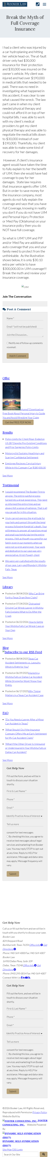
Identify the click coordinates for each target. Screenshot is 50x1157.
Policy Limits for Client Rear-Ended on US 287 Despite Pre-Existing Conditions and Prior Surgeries (26, 443)
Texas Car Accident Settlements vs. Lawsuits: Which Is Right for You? (23, 662)
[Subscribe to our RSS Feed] (22, 652)
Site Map (7, 1149)
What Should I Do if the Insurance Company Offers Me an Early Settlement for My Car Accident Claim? (26, 733)
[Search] (44, 1154)
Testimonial (11, 485)
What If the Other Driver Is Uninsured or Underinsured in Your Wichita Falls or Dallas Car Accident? (25, 748)
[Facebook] (22, 977)
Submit (12, 873)
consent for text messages (20, 832)
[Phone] (37, 4)
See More (8, 475)
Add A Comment (17, 355)
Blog (6, 648)
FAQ (5, 713)
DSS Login (17, 1149)
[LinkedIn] (24, 977)
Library (8, 587)
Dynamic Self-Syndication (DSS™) (21, 1143)
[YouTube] (26, 977)
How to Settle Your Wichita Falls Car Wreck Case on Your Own (24, 626)
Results (8, 432)
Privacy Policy (40, 1112)
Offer (6, 378)
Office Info (35, 944)
